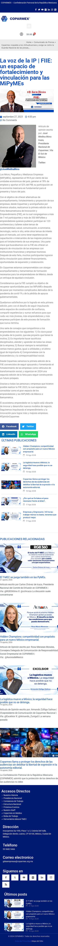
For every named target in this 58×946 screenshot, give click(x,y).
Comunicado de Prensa (44, 42)
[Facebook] (36, 9)
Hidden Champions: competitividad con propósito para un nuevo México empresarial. (27, 638)
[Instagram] (52, 9)
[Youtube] (42, 9)
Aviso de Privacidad (23, 941)
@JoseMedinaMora (9, 169)
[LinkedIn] (49, 9)
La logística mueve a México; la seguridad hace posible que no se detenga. (26, 701)
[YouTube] (23, 877)
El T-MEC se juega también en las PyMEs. (23, 577)
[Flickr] (32, 877)
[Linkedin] (41, 877)
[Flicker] (45, 9)
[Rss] (55, 9)
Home (29, 42)
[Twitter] (39, 9)
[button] (29, 26)
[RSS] (5, 885)
